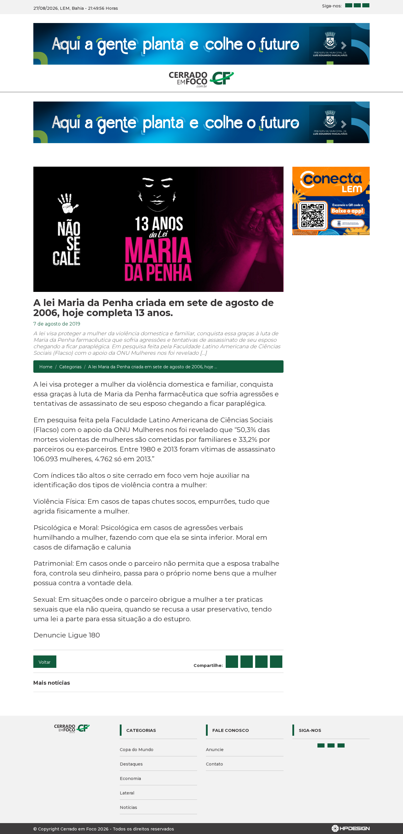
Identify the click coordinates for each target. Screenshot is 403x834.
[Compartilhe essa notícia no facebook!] (232, 661)
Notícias (128, 807)
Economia (130, 778)
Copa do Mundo (136, 749)
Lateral (127, 793)
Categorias (70, 366)
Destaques (131, 764)
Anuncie (215, 749)
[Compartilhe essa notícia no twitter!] (246, 661)
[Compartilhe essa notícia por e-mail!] (261, 661)
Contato (214, 764)
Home (46, 366)
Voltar (44, 662)
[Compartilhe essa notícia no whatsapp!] (276, 661)
